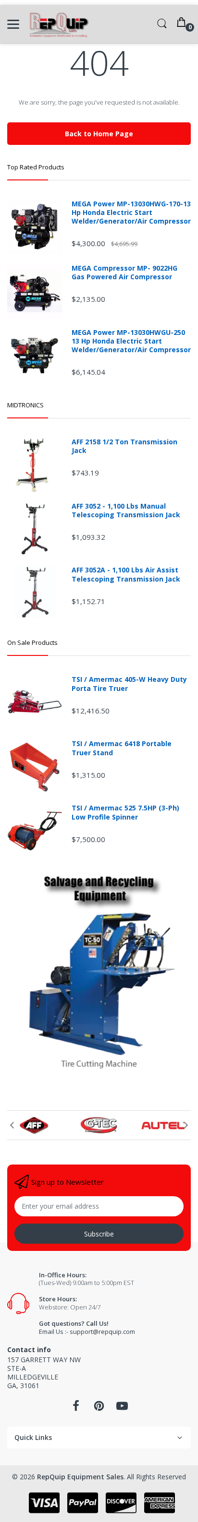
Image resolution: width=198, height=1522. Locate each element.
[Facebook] (76, 1408)
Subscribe (99, 1233)
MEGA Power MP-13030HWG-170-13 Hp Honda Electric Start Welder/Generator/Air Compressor (131, 213)
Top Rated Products (35, 167)
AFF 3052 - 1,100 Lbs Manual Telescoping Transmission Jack (126, 510)
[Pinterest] (99, 1408)
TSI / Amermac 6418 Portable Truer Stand (122, 748)
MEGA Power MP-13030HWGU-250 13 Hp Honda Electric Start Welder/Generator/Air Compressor (131, 341)
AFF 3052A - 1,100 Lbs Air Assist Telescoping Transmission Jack (126, 574)
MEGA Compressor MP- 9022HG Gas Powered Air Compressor (124, 272)
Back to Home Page (99, 133)
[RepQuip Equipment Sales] (59, 24)
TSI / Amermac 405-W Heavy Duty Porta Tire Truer (129, 683)
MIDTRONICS (25, 405)
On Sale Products (32, 642)
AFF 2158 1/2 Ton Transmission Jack (124, 446)
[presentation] (12, 1125)
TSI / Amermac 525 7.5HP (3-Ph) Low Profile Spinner (125, 812)
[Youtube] (122, 1408)
